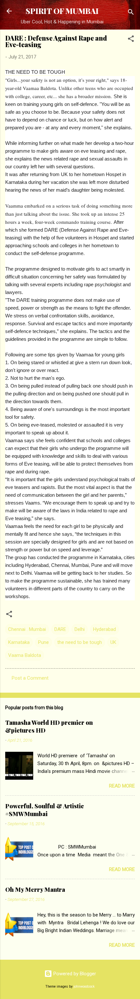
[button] (131, 40)
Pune (43, 642)
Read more (122, 786)
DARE (60, 629)
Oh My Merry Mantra (35, 889)
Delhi (80, 629)
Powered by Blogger (74, 974)
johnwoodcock (84, 986)
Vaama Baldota (24, 655)
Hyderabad (104, 629)
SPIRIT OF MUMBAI (62, 11)
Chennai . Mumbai (27, 629)
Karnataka (19, 642)
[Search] (131, 13)
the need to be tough (79, 642)
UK (113, 642)
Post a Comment (30, 678)
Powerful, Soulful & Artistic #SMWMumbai (44, 810)
